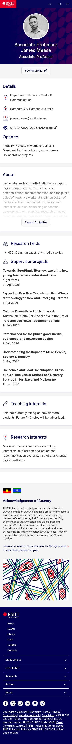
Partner (10, 684)
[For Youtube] (35, 703)
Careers (12, 644)
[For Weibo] (42, 703)
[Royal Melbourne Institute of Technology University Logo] (8, 4)
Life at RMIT (13, 668)
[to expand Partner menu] (65, 684)
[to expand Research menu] (65, 676)
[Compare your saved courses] (52, 4)
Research (11, 676)
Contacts (12, 650)
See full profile (34, 70)
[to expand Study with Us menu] (65, 660)
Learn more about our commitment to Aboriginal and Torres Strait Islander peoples (34, 548)
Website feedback (29, 715)
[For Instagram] (20, 703)
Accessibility (10, 715)
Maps (11, 639)
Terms (46, 711)
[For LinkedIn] (27, 703)
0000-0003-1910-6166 (37, 127)
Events (11, 628)
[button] (60, 4)
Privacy (56, 711)
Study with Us (14, 659)
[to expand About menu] (65, 692)
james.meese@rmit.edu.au (28, 118)
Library (11, 634)
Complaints (48, 715)
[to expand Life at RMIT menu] (65, 668)
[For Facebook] (5, 703)
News (11, 623)
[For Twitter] (13, 703)
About (9, 692)
